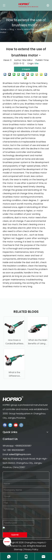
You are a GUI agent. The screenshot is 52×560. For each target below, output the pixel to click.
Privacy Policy (31, 549)
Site (36, 63)
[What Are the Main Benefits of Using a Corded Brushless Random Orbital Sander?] (37, 327)
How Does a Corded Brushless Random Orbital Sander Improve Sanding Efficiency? (14, 342)
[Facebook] (5, 425)
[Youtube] (16, 425)
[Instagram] (21, 425)
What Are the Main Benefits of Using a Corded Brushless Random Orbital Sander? (37, 342)
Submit (15, 534)
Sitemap (18, 549)
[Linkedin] (10, 425)
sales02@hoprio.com (20, 454)
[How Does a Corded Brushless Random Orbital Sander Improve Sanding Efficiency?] (14, 327)
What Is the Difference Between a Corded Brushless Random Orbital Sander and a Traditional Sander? (14, 374)
